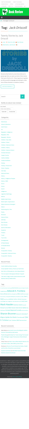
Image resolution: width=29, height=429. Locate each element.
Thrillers (3, 232)
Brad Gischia (6, 44)
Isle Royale (12, 295)
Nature (3, 206)
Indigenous (4, 190)
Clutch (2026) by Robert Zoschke (9, 265)
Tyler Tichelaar (12, 319)
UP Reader (3, 6)
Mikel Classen (12, 307)
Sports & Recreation (6, 226)
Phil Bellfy (7, 309)
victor (4, 42)
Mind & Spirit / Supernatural (8, 201)
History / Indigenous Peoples (8, 177)
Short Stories (20, 42)
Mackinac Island (17, 304)
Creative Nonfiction (5, 159)
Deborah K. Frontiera (16, 290)
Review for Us (4, 4)
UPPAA (11, 4)
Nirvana (14, 376)
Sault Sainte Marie (24, 309)
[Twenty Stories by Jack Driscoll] (14, 60)
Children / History (5, 146)
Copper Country (5, 154)
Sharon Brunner (8, 312)
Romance (3, 214)
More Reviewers (19, 6)
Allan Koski (5, 287)
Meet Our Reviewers (6, 2)
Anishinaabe (9, 287)
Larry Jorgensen (8, 300)
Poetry (2, 211)
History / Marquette (6, 295)
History (3, 175)
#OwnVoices (4, 121)
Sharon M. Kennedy (21, 313)
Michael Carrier (4, 307)
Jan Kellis (22, 295)
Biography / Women (6, 136)
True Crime (4, 237)
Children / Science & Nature (7, 149)
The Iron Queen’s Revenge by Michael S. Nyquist (12, 273)
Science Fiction (4, 216)
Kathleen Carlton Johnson (15, 298)
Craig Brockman (3, 290)
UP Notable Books (19, 4)
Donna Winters (4, 293)
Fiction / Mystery (5, 167)
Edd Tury (10, 293)
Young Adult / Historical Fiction (8, 252)
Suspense (3, 229)
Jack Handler (17, 295)
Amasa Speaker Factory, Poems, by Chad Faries (12, 268)
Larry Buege (2, 300)
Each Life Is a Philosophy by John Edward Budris (12, 270)
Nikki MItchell (19, 307)
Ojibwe (24, 307)
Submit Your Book (17, 2)
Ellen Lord (20, 293)
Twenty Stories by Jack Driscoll (12, 37)
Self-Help (3, 219)
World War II (24, 319)
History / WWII (4, 180)
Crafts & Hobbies (5, 157)
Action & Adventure (6, 123)
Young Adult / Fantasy (6, 250)
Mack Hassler (6, 303)
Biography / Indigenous (6, 131)
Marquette (24, 304)
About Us (10, 6)
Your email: (3, 105)
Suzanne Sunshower (6, 350)
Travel (2, 234)
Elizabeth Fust (14, 293)
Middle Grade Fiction (6, 198)
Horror (2, 183)
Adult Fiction (4, 126)
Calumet (20, 287)
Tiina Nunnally (20, 316)
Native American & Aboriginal (8, 203)
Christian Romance (5, 152)
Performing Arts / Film (6, 208)
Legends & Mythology (6, 193)
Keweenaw (24, 298)
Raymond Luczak (15, 309)
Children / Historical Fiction (7, 144)
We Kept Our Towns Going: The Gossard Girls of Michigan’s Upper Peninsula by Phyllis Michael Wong (14, 336)
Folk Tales (3, 170)
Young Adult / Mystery (6, 255)
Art (2, 128)
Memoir (3, 195)
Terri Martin (13, 316)
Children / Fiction (5, 141)
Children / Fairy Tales (6, 139)
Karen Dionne (6, 298)
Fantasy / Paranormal (6, 165)
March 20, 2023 (11, 42)
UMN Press (19, 319)
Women (3, 247)
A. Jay (1, 287)
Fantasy (3, 162)
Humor (3, 185)
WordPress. (19, 376)
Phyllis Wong (4, 334)
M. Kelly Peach (24, 300)
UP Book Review (5, 242)
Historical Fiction (5, 172)
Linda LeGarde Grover (16, 300)
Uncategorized (4, 239)
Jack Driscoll (12, 44)
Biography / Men (5, 134)
